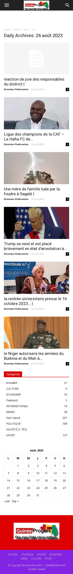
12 (55, 473)
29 (18, 495)
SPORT (10, 435)
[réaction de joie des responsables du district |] (36, 58)
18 (46, 480)
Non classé (13, 418)
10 (37, 473)
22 (18, 488)
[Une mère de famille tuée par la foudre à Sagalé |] (36, 168)
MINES (10, 412)
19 (55, 480)
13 (64, 473)
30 (28, 495)
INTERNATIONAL (17, 406)
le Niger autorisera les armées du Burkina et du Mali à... (34, 356)
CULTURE (12, 388)
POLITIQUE (13, 423)
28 (8, 495)
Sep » (15, 501)
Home (7, 29)
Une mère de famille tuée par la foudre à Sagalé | (32, 191)
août (26, 29)
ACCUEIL (13, 554)
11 (46, 473)
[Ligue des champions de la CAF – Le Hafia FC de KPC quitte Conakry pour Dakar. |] (36, 113)
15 (18, 480)
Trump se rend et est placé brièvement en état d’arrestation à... (35, 246)
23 (28, 488)
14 (8, 480)
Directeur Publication (16, 89)
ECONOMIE (13, 394)
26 (55, 488)
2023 (17, 29)
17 (37, 480)
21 (8, 488)
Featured (12, 400)
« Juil (7, 501)
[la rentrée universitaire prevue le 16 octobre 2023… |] (36, 278)
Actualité (11, 383)
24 (37, 488)
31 (37, 495)
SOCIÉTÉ (11, 429)
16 (28, 480)
